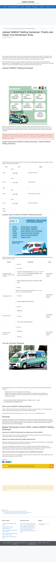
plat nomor (12, 511)
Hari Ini (5, 6)
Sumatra (47, 6)
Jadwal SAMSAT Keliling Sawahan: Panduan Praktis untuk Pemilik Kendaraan (17, 512)
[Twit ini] (5, 462)
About (44, 542)
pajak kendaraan (6, 511)
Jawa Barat (28, 6)
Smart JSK (9, 137)
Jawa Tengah (34, 6)
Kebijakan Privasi (32, 544)
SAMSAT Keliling (17, 511)
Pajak (16, 544)
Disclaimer (40, 542)
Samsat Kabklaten (24, 526)
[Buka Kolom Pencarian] (52, 6)
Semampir (22, 511)
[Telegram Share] (9, 462)
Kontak (47, 542)
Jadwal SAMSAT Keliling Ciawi (28, 413)
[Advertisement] (28, 17)
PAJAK (22, 6)
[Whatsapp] (10, 462)
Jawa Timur (42, 6)
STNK (26, 511)
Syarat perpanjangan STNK (13, 6)
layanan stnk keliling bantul (29, 525)
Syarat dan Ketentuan (32, 542)
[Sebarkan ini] (3, 462)
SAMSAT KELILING (28, 2)
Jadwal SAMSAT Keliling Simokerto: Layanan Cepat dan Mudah (15, 513)
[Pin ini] (7, 462)
